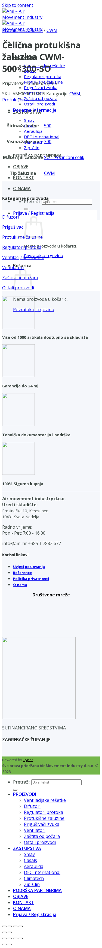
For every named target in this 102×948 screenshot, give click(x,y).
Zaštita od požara (42, 836)
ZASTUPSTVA (27, 848)
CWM (52, 30)
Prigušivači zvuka (40, 87)
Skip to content (17, 5)
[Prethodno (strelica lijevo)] (4, 932)
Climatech (34, 878)
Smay (29, 120)
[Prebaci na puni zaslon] (10, 926)
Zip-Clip (31, 147)
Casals (30, 860)
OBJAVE (20, 167)
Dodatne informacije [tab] (35, 110)
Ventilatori (34, 830)
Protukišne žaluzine (22, 30)
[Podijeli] (15, 926)
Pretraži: (21, 782)
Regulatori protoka (42, 76)
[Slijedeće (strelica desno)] (10, 932)
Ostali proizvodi (39, 104)
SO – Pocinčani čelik (64, 157)
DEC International (41, 136)
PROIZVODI (24, 794)
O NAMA (22, 189)
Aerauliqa (33, 131)
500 (47, 126)
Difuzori (32, 806)
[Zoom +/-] (4, 926)
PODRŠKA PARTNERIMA (37, 890)
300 (47, 142)
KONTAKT (23, 178)
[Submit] (26, 209)
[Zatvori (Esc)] (20, 926)
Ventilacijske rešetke (45, 800)
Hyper (28, 759)
